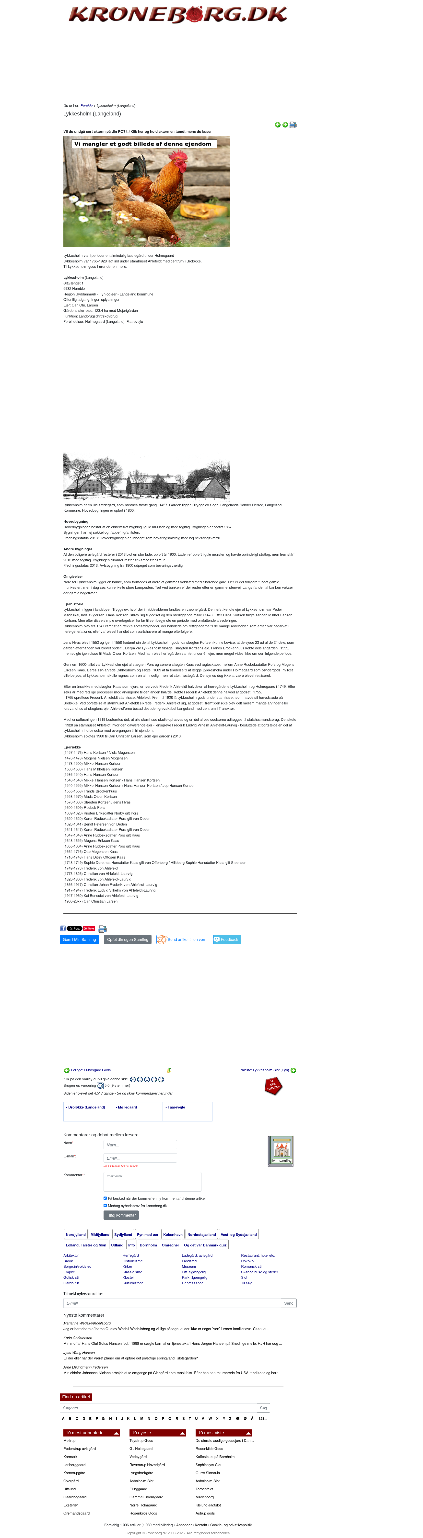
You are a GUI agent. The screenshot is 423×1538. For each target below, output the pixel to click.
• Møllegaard (126, 1107)
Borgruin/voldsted (77, 1266)
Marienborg (205, 1496)
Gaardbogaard (74, 1496)
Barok (68, 1260)
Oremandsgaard (76, 1512)
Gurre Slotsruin (208, 1472)
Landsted (189, 1260)
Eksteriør (70, 1504)
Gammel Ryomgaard (146, 1496)
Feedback (229, 939)
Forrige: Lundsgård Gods (90, 1069)
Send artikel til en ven (186, 939)
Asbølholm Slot (141, 1480)
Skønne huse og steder (259, 1271)
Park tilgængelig (194, 1277)
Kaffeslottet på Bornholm (215, 1456)
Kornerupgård (74, 1472)
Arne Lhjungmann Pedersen (85, 1366)
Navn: (68, 1142)
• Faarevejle (175, 1107)
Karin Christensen (77, 1337)
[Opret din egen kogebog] (280, 1151)
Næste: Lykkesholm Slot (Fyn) (265, 1069)
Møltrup (69, 1440)
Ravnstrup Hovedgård (147, 1464)
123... (262, 1418)
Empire (69, 1271)
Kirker (127, 1266)
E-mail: (69, 1155)
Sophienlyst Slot (208, 1464)
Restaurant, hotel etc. (258, 1255)
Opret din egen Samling (127, 939)
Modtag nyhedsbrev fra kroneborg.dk (137, 1205)
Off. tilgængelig (194, 1271)
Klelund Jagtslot (208, 1504)
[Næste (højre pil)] (285, 124)
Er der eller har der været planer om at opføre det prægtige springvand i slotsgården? (130, 1357)
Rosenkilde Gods (143, 1512)
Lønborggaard (74, 1464)
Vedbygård (138, 1456)
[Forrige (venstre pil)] (278, 124)
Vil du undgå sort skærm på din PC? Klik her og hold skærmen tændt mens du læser (137, 131)
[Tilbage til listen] (169, 1069)
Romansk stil (251, 1266)
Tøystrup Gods (141, 1440)
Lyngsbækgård (141, 1472)
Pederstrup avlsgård (79, 1448)
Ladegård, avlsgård (197, 1255)
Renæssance (192, 1282)
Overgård (71, 1480)
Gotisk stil (71, 1277)
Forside (87, 105)
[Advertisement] (39, 73)
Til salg (246, 1282)
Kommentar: (74, 1174)
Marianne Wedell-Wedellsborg (87, 1322)
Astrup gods (205, 1512)
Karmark (70, 1456)
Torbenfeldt (204, 1488)
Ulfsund (69, 1488)
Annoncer (184, 1524)
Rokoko (247, 1260)
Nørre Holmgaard (143, 1504)
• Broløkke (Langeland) (85, 1107)
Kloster (128, 1277)
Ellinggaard (138, 1488)
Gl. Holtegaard (141, 1448)
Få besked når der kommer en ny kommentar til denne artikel (156, 1198)
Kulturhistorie (133, 1282)
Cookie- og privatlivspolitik (231, 1524)
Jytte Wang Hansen (79, 1352)
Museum (189, 1266)
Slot (244, 1277)
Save (91, 928)
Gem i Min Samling (79, 939)
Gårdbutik (71, 1282)
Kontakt (201, 1524)
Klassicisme (132, 1271)
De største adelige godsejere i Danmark (226, 1440)
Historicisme (133, 1260)
